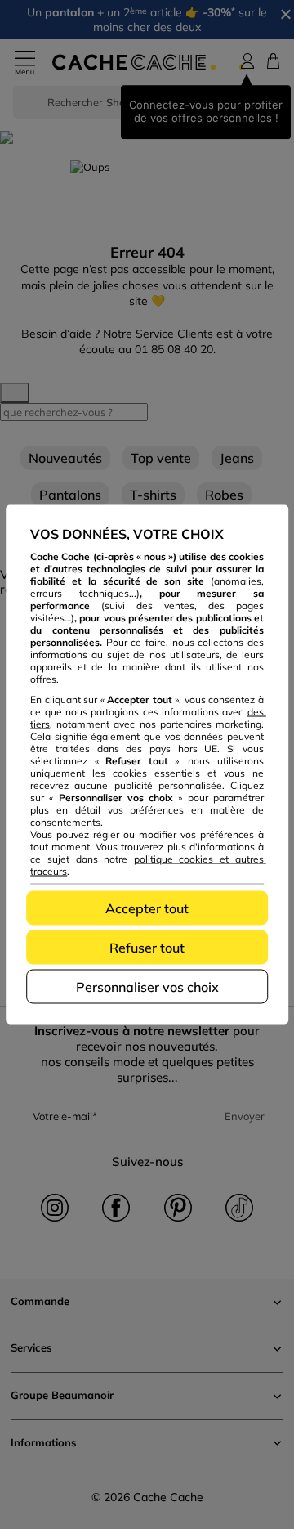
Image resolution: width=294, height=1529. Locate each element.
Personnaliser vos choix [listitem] (147, 987)
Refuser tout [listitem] (147, 947)
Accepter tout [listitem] (147, 908)
